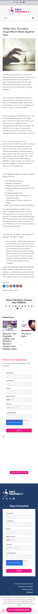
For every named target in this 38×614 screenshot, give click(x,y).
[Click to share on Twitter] (7, 286)
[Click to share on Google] (10, 286)
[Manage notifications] (3, 610)
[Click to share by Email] (20, 286)
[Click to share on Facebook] (4, 286)
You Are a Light (26, 334)
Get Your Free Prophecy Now (19, 472)
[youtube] (13, 498)
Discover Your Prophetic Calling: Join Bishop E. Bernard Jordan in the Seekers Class (10, 341)
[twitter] (7, 498)
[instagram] (10, 498)
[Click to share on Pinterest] (17, 286)
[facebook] (3, 498)
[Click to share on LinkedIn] (14, 286)
